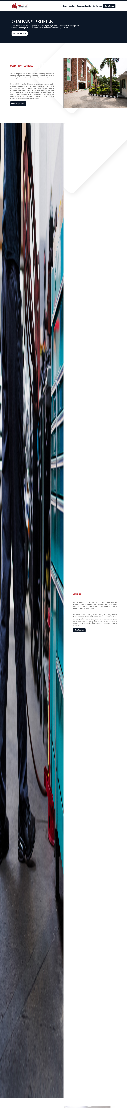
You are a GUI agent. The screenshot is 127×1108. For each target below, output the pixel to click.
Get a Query (109, 6)
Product (72, 6)
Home (65, 6)
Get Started (79, 630)
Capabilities (97, 6)
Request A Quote (19, 33)
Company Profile (84, 6)
